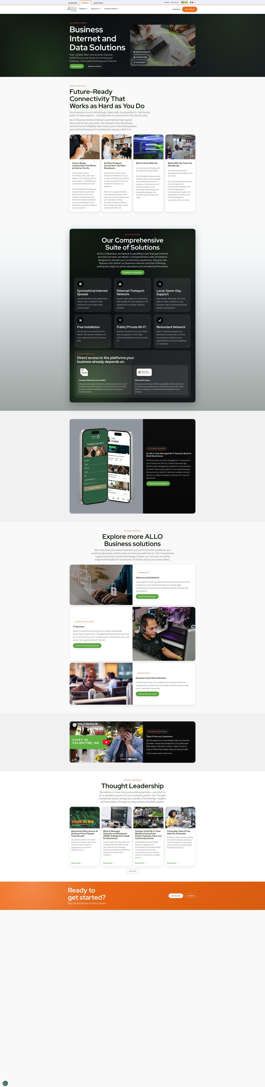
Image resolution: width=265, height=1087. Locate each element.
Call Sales (191, 896)
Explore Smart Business (158, 483)
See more (132, 871)
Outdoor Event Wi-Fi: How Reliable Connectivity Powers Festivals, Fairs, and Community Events (148, 835)
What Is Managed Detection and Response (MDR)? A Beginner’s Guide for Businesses (116, 835)
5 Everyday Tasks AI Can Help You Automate (178, 832)
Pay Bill (166, 2)
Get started (189, 9)
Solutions (82, 9)
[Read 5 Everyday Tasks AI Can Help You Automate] (180, 817)
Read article (77, 863)
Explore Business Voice (147, 694)
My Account (174, 2)
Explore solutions (95, 66)
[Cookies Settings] (5, 1083)
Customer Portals (110, 9)
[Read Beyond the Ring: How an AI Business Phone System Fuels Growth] (85, 817)
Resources (95, 9)
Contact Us (176, 9)
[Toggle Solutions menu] (87, 9)
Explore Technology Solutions (87, 646)
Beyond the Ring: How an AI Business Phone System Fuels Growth (84, 833)
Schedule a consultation (132, 272)
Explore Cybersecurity (147, 596)
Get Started (176, 896)
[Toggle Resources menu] (100, 9)
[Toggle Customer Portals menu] (118, 9)
